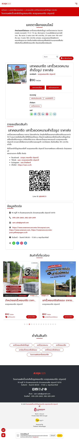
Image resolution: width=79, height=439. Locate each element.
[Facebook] (17, 243)
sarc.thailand (26, 162)
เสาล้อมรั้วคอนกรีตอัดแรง (28, 350)
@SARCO (42, 196)
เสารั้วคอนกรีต (61, 345)
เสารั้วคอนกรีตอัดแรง (52, 350)
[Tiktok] (42, 389)
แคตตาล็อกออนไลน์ (16, 10)
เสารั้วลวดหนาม (35, 106)
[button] (24, 324)
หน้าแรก (4, 10)
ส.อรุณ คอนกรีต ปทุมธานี (29, 157)
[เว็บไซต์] (25, 243)
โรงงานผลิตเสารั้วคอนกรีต (39, 354)
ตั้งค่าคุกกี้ (53, 435)
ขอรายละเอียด (37, 87)
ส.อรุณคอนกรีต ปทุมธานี (46, 74)
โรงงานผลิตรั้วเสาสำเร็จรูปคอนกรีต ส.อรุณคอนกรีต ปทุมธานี (42, 404)
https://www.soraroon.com (19, 230)
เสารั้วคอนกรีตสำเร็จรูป (21, 345)
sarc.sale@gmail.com (20, 222)
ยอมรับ (59, 435)
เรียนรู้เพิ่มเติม (35, 437)
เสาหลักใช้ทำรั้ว (49, 98)
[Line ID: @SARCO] (13, 243)
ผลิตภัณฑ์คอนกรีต (36, 98)
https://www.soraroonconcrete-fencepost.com (30, 227)
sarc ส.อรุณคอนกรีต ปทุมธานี (28, 160)
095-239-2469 (18, 217)
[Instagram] (21, 243)
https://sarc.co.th (24, 165)
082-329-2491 (30, 217)
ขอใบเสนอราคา (54, 87)
